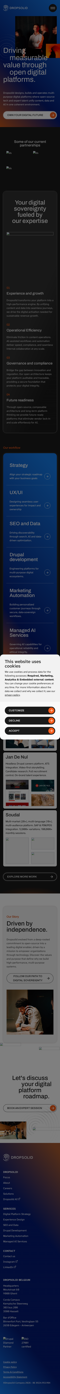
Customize (16, 710)
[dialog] (30, 697)
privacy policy (12, 695)
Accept (14, 730)
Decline (14, 720)
